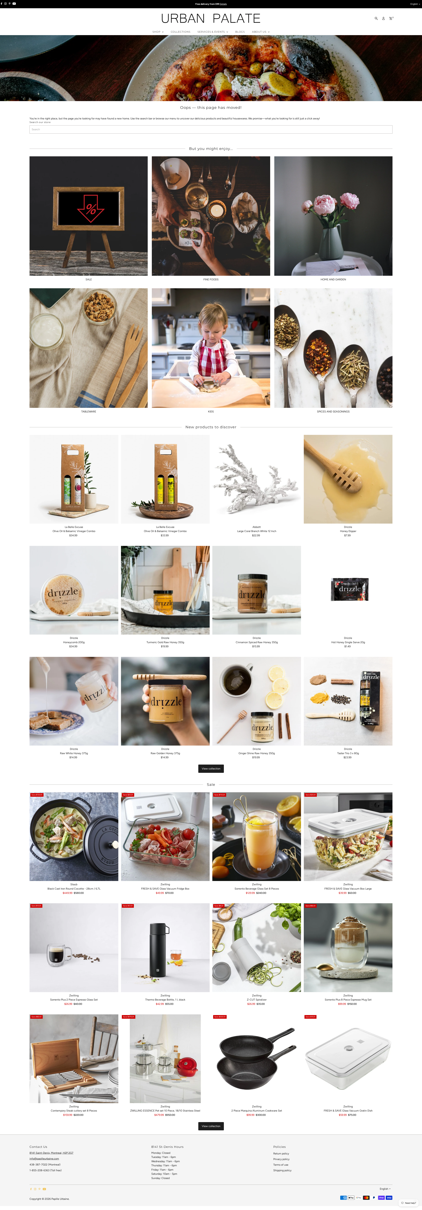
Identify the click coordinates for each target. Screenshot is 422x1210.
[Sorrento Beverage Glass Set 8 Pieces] (256, 836)
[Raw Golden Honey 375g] (165, 701)
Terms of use (280, 1164)
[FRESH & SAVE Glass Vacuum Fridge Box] (165, 836)
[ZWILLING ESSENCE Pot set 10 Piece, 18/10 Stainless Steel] (165, 1058)
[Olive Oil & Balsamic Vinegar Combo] (74, 479)
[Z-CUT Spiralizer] (256, 947)
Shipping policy (282, 1170)
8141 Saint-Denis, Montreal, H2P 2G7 (51, 1152)
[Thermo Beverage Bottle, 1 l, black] (165, 947)
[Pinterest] (9, 4)
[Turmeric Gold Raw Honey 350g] (165, 590)
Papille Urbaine (60, 1198)
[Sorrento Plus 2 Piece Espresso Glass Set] (74, 947)
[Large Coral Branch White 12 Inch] (256, 479)
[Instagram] (5, 4)
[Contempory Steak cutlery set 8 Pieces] (74, 1058)
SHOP (156, 31)
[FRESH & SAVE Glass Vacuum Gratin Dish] (348, 1058)
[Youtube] (14, 4)
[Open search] (376, 18)
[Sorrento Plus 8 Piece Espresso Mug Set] (348, 947)
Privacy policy (281, 1159)
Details (223, 4)
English (414, 4)
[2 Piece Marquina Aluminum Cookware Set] (256, 1058)
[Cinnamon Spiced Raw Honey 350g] (256, 590)
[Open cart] (390, 18)
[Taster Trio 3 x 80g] (348, 701)
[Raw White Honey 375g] (74, 701)
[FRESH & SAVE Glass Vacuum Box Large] (348, 836)
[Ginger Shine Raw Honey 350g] (256, 701)
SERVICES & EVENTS (211, 31)
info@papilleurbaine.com (44, 1158)
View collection (211, 768)
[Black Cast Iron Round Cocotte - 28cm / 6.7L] (74, 836)
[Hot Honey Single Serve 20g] (348, 590)
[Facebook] (1, 4)
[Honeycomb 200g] (74, 590)
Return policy (281, 1153)
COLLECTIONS (180, 31)
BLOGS (240, 31)
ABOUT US (259, 31)
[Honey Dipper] (348, 479)
